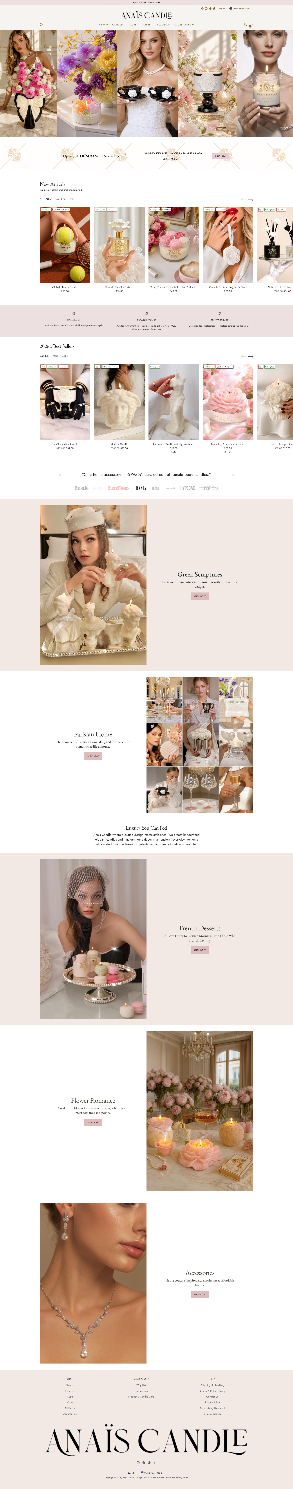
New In (70, 1385)
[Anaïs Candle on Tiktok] (214, 8)
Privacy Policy (212, 1402)
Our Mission (141, 1391)
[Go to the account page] (245, 25)
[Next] (185, 2)
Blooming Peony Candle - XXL (228, 444)
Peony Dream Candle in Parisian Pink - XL (173, 287)
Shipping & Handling (212, 1385)
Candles (69, 1391)
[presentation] (65, 245)
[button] (81, 488)
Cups (70, 1396)
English (222, 8)
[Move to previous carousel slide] (243, 199)
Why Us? (141, 1385)
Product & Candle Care (141, 1396)
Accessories (70, 1414)
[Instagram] (138, 1463)
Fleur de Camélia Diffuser (119, 287)
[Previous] (108, 2)
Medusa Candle (119, 444)
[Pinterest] (149, 1463)
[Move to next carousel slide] (250, 199)
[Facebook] (143, 1463)
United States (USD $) (242, 8)
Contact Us (212, 1396)
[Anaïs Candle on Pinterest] (210, 8)
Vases (70, 1402)
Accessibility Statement (212, 1408)
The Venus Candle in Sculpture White (174, 444)
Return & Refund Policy (212, 1391)
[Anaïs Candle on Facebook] (202, 8)
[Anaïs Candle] (146, 15)
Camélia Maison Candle (65, 444)
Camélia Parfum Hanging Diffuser (228, 287)
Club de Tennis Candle (65, 287)
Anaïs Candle (128, 1477)
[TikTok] (154, 1463)
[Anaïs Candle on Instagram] (206, 8)
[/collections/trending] (146, 83)
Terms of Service (212, 1414)
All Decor (70, 1408)
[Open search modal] (41, 25)
